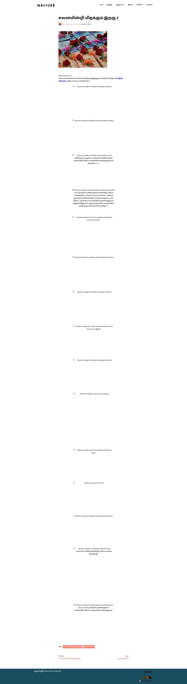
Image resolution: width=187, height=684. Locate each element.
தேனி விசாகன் (89, 647)
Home (101, 5)
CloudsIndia (57, 671)
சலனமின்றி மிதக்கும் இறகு (72, 647)
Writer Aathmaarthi (68, 24)
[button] (112, 4)
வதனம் (149, 5)
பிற (77, 24)
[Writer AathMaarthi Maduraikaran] (45, 5)
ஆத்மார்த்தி (38, 671)
